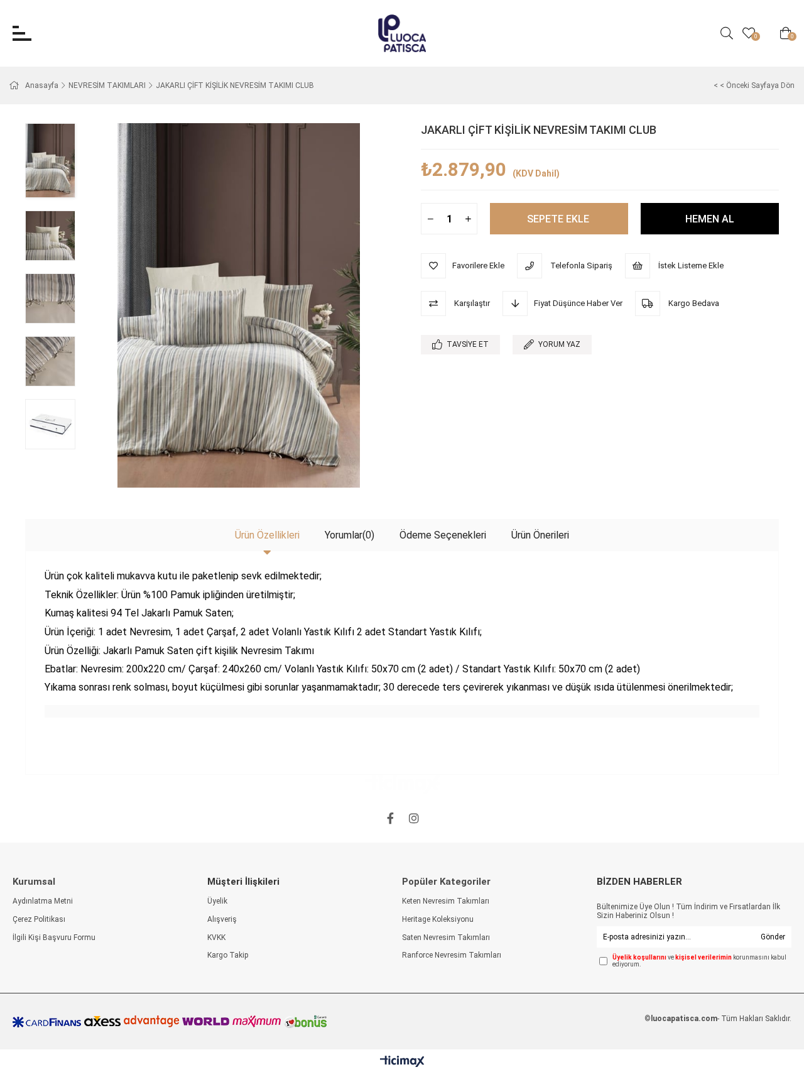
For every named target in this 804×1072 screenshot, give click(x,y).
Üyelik (217, 901)
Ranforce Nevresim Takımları (451, 955)
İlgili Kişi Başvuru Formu (54, 937)
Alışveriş (222, 919)
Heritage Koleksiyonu (438, 919)
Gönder (773, 937)
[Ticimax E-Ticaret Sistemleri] (402, 1062)
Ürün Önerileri (540, 535)
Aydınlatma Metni (43, 901)
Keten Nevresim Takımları (445, 901)
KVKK (216, 937)
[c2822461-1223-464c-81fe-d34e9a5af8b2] (402, 784)
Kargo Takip (227, 955)
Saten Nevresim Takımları (446, 937)
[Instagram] (414, 818)
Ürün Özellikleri (267, 535)
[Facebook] (390, 818)
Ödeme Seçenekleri (442, 535)
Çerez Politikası (39, 919)
